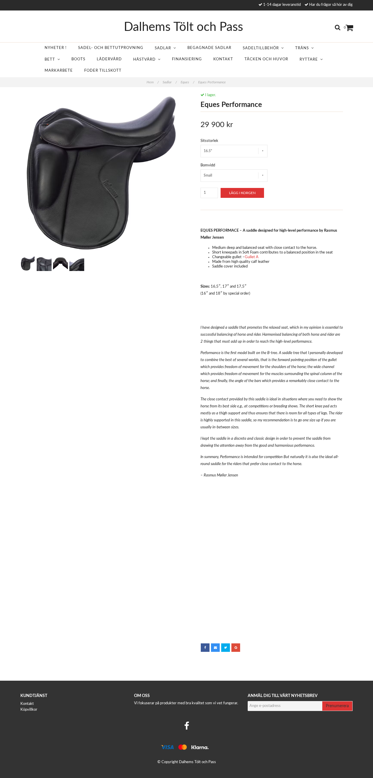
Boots (78, 59)
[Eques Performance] (101, 174)
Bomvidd (207, 165)
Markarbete (59, 71)
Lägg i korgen (242, 193)
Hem (153, 82)
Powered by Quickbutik (186, 766)
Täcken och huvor (266, 59)
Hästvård (145, 59)
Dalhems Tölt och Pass (183, 27)
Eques (187, 82)
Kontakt (223, 59)
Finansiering (187, 59)
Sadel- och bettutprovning (110, 48)
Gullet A (251, 257)
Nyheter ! (56, 48)
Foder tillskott (103, 71)
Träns (303, 48)
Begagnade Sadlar (209, 48)
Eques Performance (212, 82)
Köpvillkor (28, 710)
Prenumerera (337, 706)
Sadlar (164, 48)
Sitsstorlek (209, 141)
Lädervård (109, 59)
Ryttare (310, 59)
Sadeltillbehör (262, 48)
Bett (51, 59)
